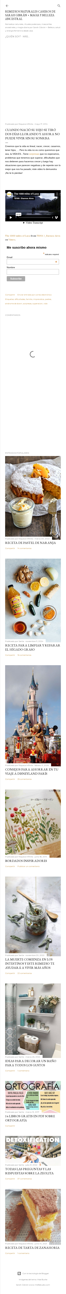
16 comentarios (24, 655)
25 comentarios (24, 779)
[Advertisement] (33, 82)
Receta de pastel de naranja (30, 543)
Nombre (11, 267)
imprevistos (38, 299)
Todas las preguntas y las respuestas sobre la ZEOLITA (29, 1171)
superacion (38, 303)
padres (48, 299)
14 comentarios (24, 548)
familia (29, 299)
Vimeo (11, 239)
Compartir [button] (10, 294)
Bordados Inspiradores (26, 861)
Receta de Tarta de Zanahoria (32, 1248)
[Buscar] (59, 5)
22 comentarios (24, 973)
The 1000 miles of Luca (17, 235)
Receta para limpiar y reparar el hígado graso (32, 647)
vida (45, 303)
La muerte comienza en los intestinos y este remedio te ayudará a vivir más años (29, 963)
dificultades (20, 299)
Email (32, 257)
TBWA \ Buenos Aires (48, 235)
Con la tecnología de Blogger (35, 1273)
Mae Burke (42, 1279)
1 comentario (23, 1070)
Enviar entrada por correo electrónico (34, 294)
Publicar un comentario (28, 866)
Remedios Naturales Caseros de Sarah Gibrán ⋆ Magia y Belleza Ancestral (30, 15)
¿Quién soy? (13, 36)
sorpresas (34, 154)
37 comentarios (24, 1178)
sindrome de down (13, 303)
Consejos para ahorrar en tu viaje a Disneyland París (31, 771)
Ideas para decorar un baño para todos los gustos (30, 1063)
